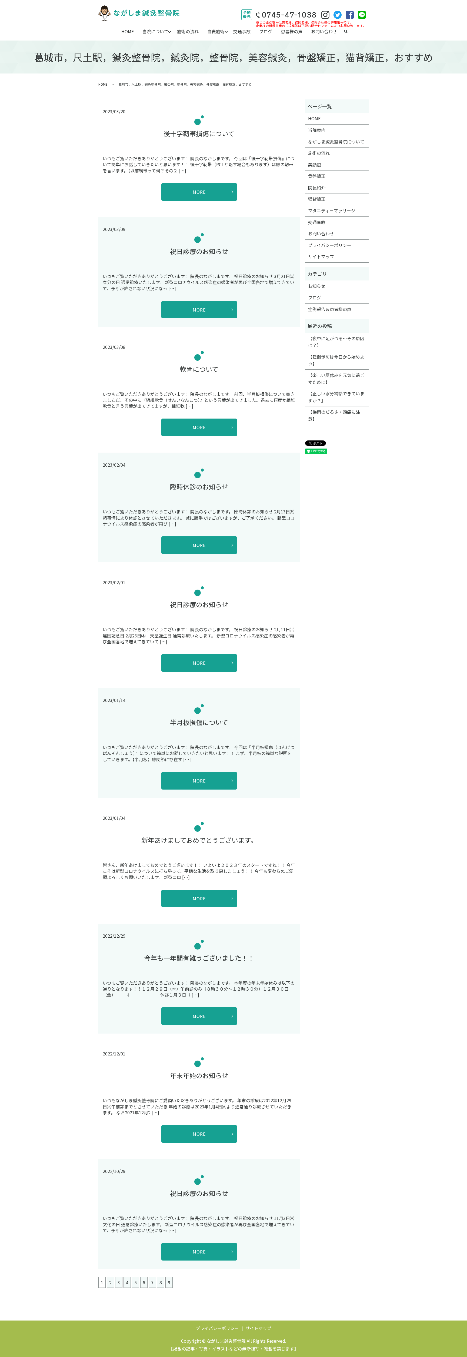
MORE (199, 192)
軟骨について (199, 369)
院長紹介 (316, 187)
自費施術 (216, 31)
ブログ (265, 31)
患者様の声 (291, 31)
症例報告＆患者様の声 (329, 309)
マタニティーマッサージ (331, 210)
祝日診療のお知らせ (199, 251)
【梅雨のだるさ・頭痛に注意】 (334, 415)
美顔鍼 (314, 164)
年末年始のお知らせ (199, 1075)
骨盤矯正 (316, 176)
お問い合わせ (324, 31)
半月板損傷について (199, 722)
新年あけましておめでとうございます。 (199, 840)
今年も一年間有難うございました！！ (199, 957)
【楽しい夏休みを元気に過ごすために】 (336, 378)
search (345, 32)
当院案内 (316, 130)
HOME (127, 31)
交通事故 (242, 31)
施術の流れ (188, 31)
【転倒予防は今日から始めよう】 (336, 360)
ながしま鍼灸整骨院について (336, 141)
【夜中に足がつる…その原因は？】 (336, 342)
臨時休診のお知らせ (199, 486)
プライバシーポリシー (329, 245)
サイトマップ (321, 256)
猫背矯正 (316, 199)
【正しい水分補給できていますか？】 (336, 397)
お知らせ (316, 286)
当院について (155, 31)
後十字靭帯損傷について (199, 133)
